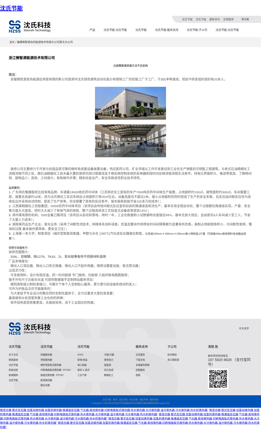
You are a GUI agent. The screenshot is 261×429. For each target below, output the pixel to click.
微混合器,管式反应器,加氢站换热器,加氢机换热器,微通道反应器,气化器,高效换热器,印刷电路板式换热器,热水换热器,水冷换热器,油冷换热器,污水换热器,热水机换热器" (104, 410)
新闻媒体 (13, 375)
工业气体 (82, 375)
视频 (138, 375)
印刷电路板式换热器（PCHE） (56, 370)
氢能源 (107, 365)
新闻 (115, 399)
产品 (92, 29)
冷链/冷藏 (109, 354)
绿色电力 (108, 360)
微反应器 (45, 385)
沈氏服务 (140, 354)
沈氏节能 (11, 8)
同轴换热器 (46, 354)
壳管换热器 (46, 360)
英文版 (245, 19)
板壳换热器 (46, 380)
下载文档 (140, 360)
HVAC (80, 354)
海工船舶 (82, 365)
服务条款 (154, 399)
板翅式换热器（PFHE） (52, 375)
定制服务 (228, 19)
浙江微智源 (173, 360)
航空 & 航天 (83, 370)
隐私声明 (144, 399)
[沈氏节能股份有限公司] (30, 26)
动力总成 (108, 370)
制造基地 (13, 360)
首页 (12, 42)
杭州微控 (172, 354)
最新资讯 (214, 19)
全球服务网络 (142, 365)
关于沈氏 (13, 354)
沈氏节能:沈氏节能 (115, 29)
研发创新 (13, 370)
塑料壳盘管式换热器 (50, 365)
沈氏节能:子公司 (197, 29)
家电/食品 (82, 360)
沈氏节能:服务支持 (166, 29)
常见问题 (133, 399)
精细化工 (108, 375)
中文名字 (244, 328)
